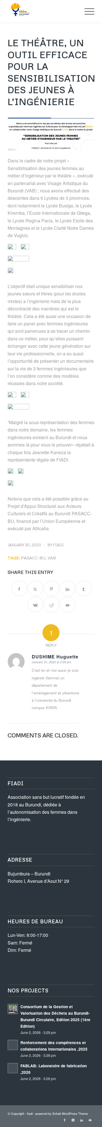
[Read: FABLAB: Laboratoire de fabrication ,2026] (13, 1068)
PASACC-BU (33, 557)
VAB (52, 557)
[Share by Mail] (67, 604)
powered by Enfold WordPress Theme (61, 1113)
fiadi (58, 545)
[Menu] (86, 11)
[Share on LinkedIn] (67, 588)
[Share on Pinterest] (51, 588)
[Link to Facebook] (64, 1120)
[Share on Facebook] (19, 588)
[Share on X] (35, 588)
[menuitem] (86, 11)
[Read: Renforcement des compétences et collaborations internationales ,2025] (13, 1045)
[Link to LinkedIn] (81, 1120)
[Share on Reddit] (51, 604)
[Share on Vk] (35, 604)
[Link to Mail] (90, 1120)
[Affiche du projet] (51, 134)
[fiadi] (42, 11)
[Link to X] (73, 1120)
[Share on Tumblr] (84, 588)
